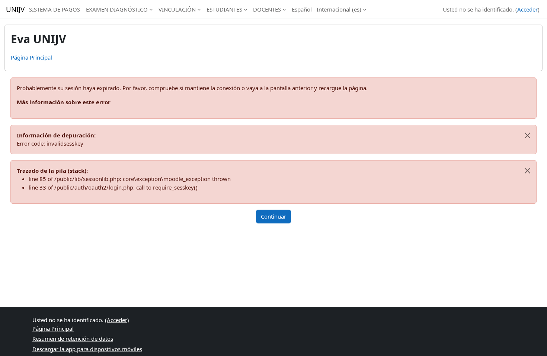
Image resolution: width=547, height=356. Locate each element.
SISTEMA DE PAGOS (54, 9)
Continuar (273, 216)
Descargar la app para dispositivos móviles (87, 349)
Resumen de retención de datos (72, 338)
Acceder (527, 9)
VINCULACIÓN (177, 9)
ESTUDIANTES (224, 9)
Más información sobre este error (64, 102)
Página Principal (31, 57)
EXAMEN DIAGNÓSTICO (117, 9)
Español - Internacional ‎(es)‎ (326, 9)
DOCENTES (267, 9)
